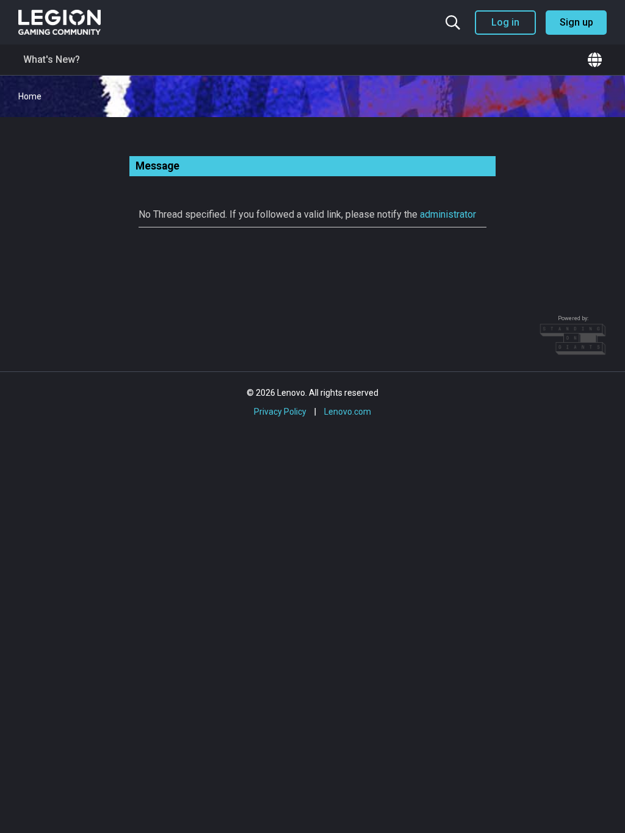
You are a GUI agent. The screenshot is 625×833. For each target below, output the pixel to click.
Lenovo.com (347, 411)
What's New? (51, 59)
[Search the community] (453, 22)
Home (30, 96)
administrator (448, 214)
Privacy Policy (280, 411)
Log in (505, 22)
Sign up (576, 22)
